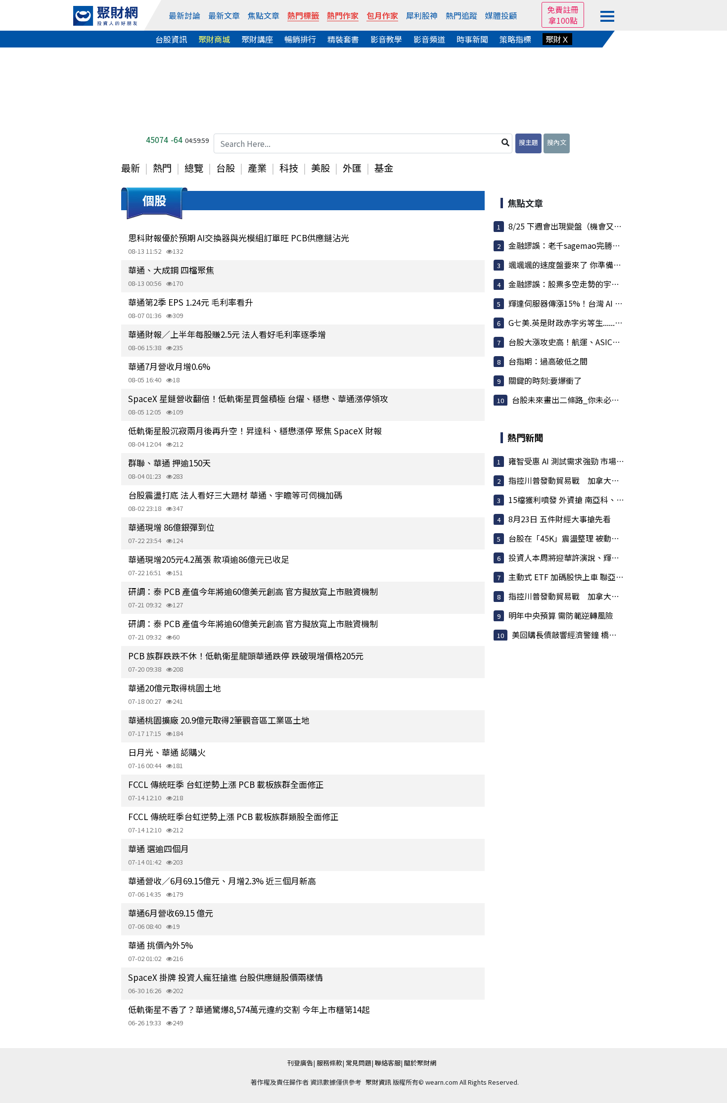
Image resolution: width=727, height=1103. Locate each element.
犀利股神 (422, 15)
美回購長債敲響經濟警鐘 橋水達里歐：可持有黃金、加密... (615, 635)
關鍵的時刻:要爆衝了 (545, 380)
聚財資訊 (378, 1082)
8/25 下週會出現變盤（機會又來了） (572, 226)
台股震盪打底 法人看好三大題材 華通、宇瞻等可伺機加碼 (235, 495)
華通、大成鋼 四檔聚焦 (171, 270)
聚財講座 (257, 39)
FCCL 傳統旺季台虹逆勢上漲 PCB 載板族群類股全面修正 (233, 816)
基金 (383, 168)
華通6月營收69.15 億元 (170, 913)
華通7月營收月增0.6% (169, 366)
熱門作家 (343, 15)
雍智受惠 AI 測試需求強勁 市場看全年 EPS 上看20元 (599, 461)
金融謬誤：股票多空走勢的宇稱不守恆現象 (583, 284)
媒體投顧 (501, 15)
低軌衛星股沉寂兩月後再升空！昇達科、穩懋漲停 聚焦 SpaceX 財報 (255, 430)
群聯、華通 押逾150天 (169, 463)
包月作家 (382, 15)
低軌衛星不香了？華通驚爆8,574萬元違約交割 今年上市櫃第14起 (249, 1009)
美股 (320, 168)
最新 (130, 168)
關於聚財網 (420, 1062)
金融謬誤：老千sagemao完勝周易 (568, 245)
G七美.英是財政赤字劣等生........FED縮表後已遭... (593, 322)
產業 (257, 168)
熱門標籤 (303, 15)
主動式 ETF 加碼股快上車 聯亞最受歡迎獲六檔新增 (597, 577)
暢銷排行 (300, 39)
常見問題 (358, 1062)
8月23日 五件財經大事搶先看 (559, 519)
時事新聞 (472, 39)
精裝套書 (343, 39)
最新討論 (184, 15)
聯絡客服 (388, 1062)
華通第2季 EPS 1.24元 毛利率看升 (190, 302)
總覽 (193, 168)
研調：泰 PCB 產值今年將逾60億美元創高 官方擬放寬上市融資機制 (253, 591)
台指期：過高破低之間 (548, 361)
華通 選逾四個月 (158, 848)
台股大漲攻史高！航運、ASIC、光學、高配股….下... (599, 342)
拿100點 (563, 20)
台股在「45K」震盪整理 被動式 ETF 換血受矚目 (592, 538)
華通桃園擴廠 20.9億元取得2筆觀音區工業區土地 (219, 720)
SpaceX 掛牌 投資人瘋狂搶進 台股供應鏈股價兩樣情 (225, 977)
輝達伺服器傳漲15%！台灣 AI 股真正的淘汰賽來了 (597, 303)
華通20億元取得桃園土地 (174, 688)
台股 (225, 168)
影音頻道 (429, 39)
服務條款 (329, 1062)
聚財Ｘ (557, 39)
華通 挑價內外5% (160, 945)
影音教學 (386, 39)
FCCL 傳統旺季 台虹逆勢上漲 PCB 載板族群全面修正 (226, 784)
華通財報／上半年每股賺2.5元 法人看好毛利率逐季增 (227, 334)
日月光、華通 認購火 (167, 752)
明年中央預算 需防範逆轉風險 (560, 615)
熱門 (162, 168)
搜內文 (556, 142)
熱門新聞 (525, 437)
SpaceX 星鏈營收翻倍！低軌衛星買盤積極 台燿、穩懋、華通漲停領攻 (258, 398)
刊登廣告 (300, 1062)
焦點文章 (263, 15)
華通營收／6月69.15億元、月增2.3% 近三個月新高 (222, 880)
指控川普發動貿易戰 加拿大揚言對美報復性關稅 (595, 480)
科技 (288, 168)
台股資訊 (171, 39)
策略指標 (515, 39)
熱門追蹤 (461, 15)
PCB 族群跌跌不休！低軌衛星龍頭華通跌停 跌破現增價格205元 (246, 655)
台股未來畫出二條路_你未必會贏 (569, 400)
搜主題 (528, 142)
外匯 (352, 168)
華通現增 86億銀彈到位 (171, 527)
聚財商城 (214, 39)
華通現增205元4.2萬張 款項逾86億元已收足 (208, 559)
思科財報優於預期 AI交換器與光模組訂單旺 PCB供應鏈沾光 (238, 237)
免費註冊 (563, 9)
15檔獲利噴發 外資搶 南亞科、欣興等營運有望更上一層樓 (609, 500)
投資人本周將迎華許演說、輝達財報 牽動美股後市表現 (604, 557)
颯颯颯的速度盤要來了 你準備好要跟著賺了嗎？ (592, 265)
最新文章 (224, 15)
